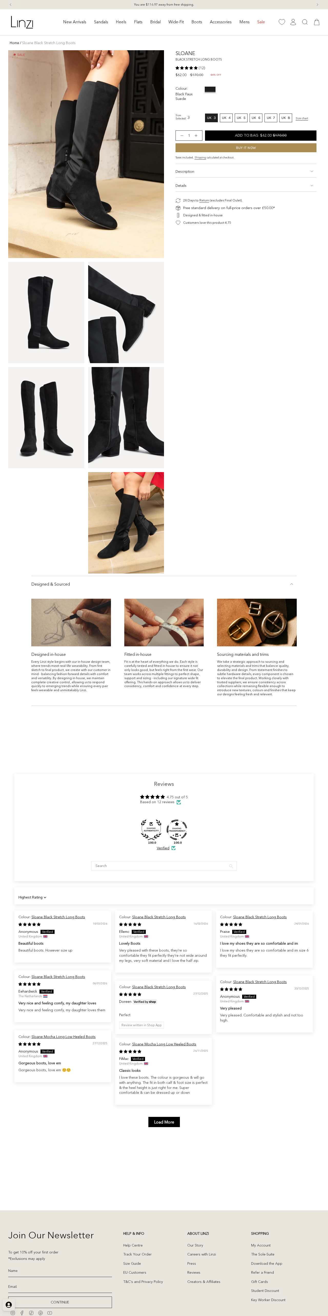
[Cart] (317, 22)
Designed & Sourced (50, 584)
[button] (74, 22)
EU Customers (134, 1272)
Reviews (193, 1272)
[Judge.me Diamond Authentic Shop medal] (151, 830)
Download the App (266, 1263)
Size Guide (132, 1263)
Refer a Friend (262, 1272)
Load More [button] (164, 1122)
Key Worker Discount (268, 1300)
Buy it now (246, 148)
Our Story (195, 1245)
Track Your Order (137, 1254)
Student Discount (265, 1290)
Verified (163, 848)
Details (181, 185)
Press (191, 1263)
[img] (29, 924)
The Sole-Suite (262, 1254)
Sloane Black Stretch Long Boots (58, 917)
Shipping (200, 157)
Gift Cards (259, 1281)
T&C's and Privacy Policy (143, 1281)
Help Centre (133, 1245)
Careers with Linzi (201, 1254)
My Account (261, 1245)
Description (185, 171)
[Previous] (10, 4)
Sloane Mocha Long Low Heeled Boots (64, 1036)
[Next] (317, 4)
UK (212, 119)
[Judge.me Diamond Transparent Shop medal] (177, 830)
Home (14, 42)
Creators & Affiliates (203, 1281)
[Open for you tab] (9, 1305)
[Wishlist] (282, 22)
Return (204, 200)
